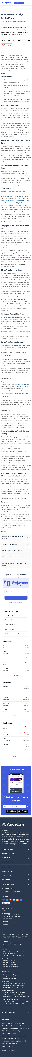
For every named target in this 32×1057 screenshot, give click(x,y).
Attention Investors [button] (8, 1012)
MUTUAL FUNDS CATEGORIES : (10, 999)
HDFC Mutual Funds (19, 994)
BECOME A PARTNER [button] (7, 871)
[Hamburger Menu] (30, 3)
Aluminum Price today (20, 983)
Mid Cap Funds (23, 1003)
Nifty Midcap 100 (15, 936)
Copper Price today (8, 983)
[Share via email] (29, 40)
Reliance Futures (19, 945)
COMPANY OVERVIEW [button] (7, 849)
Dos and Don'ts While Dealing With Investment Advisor (15, 1028)
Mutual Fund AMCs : (8, 990)
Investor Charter (21, 1036)
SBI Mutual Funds (20, 992)
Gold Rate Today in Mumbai (9, 960)
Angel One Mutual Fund (8, 992)
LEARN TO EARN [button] (6, 867)
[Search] (27, 3)
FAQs (3, 1031)
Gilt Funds (15, 1003)
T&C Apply (8, 1031)
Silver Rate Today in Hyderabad (10, 973)
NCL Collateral (18, 1038)
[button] (16, 537)
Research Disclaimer (7, 1023)
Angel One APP (6, 914)
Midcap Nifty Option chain (9, 953)
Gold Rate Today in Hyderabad (10, 966)
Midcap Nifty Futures (8, 945)
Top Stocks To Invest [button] (8, 884)
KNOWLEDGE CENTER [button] (7, 862)
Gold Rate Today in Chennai (10, 964)
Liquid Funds (14, 1001)
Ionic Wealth (14, 910)
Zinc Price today (7, 985)
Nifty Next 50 (6, 936)
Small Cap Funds (23, 1001)
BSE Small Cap (6, 938)
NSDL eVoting (14, 1041)
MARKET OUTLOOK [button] (7, 875)
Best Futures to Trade (11, 629)
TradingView (5, 924)
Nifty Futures (6, 943)
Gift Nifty (20, 938)
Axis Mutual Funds (7, 994)
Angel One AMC (6, 910)
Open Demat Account (19, 2)
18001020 (7, 891)
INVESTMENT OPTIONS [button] (8, 853)
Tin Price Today (19, 987)
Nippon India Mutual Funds (22, 996)
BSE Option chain (20, 955)
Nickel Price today (18, 985)
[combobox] (5, 24)
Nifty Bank (11, 934)
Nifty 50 (5, 934)
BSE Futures (6, 946)
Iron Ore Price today (8, 987)
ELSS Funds (6, 1001)
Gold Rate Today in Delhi (9, 962)
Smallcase (11, 923)
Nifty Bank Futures (16, 943)
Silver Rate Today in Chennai (10, 976)
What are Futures (10, 615)
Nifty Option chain (7, 951)
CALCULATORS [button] (6, 858)
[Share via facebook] (24, 40)
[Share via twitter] (19, 40)
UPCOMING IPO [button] (6, 879)
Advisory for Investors (7, 1038)
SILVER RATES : (6, 971)
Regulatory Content (19, 1023)
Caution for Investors (7, 1046)
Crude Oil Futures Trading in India (15, 634)
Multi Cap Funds (7, 1005)
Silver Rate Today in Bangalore (10, 975)
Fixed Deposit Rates (7, 918)
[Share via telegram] (9, 40)
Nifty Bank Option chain (20, 951)
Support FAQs (16, 891)
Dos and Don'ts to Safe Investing (10, 1026)
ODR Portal (22, 1041)
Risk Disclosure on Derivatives (9, 1043)
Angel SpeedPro (25, 914)
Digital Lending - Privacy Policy (9, 1033)
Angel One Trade (15, 914)
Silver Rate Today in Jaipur (9, 978)
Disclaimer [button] (5, 1019)
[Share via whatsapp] (14, 40)
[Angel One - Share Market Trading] (6, 2)
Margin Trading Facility (8, 916)
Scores (22, 1026)
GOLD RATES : (5, 958)
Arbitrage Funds (7, 1003)
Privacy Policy (16, 1031)
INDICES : (4, 932)
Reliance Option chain (8, 955)
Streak (17, 923)
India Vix (14, 938)
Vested (22, 923)
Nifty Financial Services (22, 934)
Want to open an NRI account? (16, 602)
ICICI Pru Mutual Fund (8, 996)
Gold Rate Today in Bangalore (10, 968)
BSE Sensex (25, 936)
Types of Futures (10, 624)
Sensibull (5, 923)
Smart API (17, 916)
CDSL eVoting (5, 1041)
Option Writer (9, 620)
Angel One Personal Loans (8, 1036)
